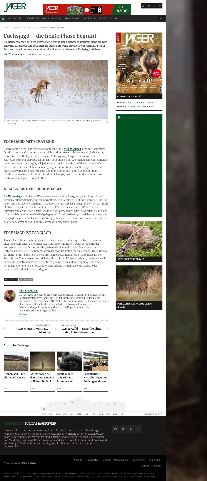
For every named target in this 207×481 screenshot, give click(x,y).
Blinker (95, 473)
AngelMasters (45, 473)
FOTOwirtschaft (135, 477)
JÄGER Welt (89, 18)
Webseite (23, 314)
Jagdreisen (105, 18)
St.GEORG (96, 477)
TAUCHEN (107, 477)
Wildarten (32, 18)
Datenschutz (138, 460)
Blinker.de (86, 473)
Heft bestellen (124, 102)
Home (3, 18)
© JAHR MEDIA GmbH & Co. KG (20, 462)
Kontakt (106, 460)
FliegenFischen (137, 473)
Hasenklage (15, 196)
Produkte (78, 460)
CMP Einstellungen (151, 465)
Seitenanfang (152, 414)
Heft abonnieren (145, 106)
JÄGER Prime (46, 477)
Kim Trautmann (13, 54)
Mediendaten (121, 460)
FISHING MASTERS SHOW (117, 473)
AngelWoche (75, 473)
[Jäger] (19, 7)
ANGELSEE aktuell (60, 473)
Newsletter (92, 460)
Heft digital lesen (126, 106)
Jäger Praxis (72, 18)
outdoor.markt (149, 477)
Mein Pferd (80, 477)
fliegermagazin (151, 473)
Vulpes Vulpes (72, 148)
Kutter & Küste (68, 477)
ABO (117, 18)
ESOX (102, 473)
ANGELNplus (32, 473)
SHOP (88, 477)
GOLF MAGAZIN (25, 477)
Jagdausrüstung (52, 18)
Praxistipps (31, 27)
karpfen (57, 477)
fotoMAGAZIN (10, 477)
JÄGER (37, 477)
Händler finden (145, 102)
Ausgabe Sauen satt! (129, 96)
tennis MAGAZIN (120, 477)
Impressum (155, 460)
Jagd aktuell (15, 18)
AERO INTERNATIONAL (14, 473)
